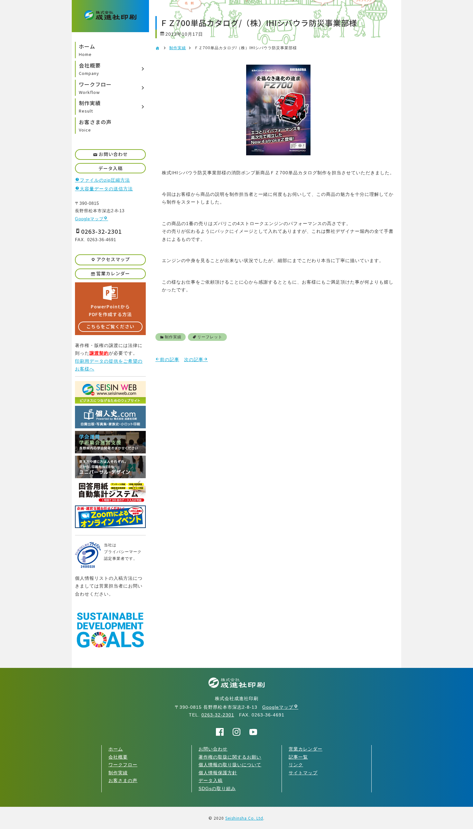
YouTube (253, 732)
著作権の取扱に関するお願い (230, 757)
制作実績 (177, 48)
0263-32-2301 (101, 231)
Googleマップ (89, 218)
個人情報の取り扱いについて (230, 764)
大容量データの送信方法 (106, 188)
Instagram (237, 732)
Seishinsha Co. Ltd (244, 818)
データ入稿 (110, 168)
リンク (296, 764)
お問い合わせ (113, 154)
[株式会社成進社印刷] (110, 16)
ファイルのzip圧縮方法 (105, 180)
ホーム (115, 749)
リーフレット (209, 337)
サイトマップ (303, 772)
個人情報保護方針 (218, 772)
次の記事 (193, 359)
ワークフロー (122, 764)
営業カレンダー (113, 273)
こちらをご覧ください (110, 326)
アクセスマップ (113, 259)
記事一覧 (298, 757)
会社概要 (118, 757)
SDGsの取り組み (217, 788)
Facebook (220, 732)
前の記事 (169, 359)
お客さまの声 (122, 780)
